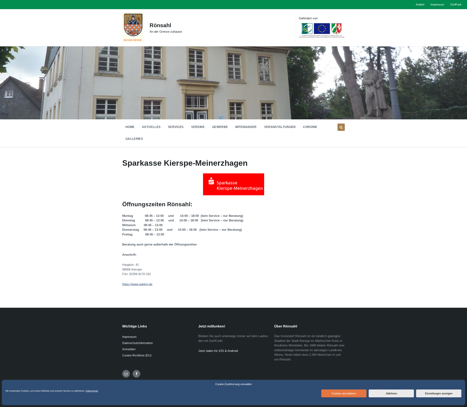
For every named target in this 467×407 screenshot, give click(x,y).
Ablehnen (391, 393)
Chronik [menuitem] (310, 126)
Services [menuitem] (176, 126)
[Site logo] (133, 41)
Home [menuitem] (130, 126)
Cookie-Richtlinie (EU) (136, 355)
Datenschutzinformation (137, 343)
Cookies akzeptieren (344, 393)
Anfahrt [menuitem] (420, 4)
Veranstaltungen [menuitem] (280, 126)
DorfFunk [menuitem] (456, 4)
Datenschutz (92, 391)
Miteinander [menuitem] (246, 126)
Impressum (129, 336)
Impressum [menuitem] (437, 4)
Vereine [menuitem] (198, 126)
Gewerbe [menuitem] (220, 126)
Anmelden (129, 349)
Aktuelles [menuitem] (151, 126)
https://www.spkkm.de (137, 284)
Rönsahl (160, 25)
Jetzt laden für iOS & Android (218, 351)
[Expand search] (341, 127)
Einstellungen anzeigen (438, 393)
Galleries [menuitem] (134, 138)
